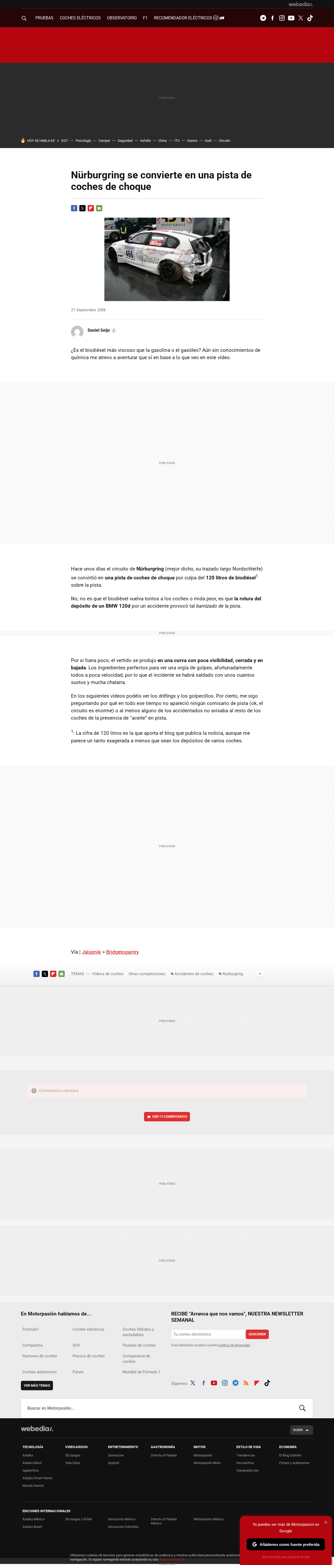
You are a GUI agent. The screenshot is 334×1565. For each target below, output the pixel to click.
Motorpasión (203, 1455)
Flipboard (91, 208)
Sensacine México (121, 1519)
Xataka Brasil (32, 1527)
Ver (169, 1116)
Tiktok (310, 18)
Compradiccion (247, 1470)
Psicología (83, 141)
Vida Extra (72, 1463)
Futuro (78, 1372)
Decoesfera (245, 1463)
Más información (172, 1559)
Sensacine (116, 1455)
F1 (145, 17)
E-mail (99, 208)
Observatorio (122, 17)
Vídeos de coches (107, 973)
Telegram (263, 18)
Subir (298, 1430)
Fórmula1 (30, 1329)
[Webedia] (301, 4)
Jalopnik (91, 952)
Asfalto (145, 141)
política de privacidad (234, 1345)
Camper (104, 141)
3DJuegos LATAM (78, 1519)
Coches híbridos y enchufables (138, 1332)
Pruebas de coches (139, 1345)
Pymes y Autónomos (294, 1463)
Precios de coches (89, 1356)
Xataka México (33, 1519)
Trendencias (245, 1455)
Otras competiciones (147, 973)
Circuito (224, 141)
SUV (76, 1345)
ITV (177, 141)
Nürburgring (233, 973)
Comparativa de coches (136, 1359)
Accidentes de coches (194, 973)
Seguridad (125, 141)
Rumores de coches (39, 1356)
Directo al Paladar (164, 1455)
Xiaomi (192, 141)
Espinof (113, 1463)
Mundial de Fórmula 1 (141, 1372)
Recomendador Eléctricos (183, 17)
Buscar (302, 1408)
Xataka (27, 1455)
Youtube (291, 18)
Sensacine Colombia (123, 1527)
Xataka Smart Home (37, 1478)
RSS (246, 1382)
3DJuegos (72, 1455)
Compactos (32, 1345)
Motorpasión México (209, 1519)
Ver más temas (37, 1385)
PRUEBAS (44, 17)
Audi (208, 141)
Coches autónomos (39, 1372)
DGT (64, 141)
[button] (101, 330)
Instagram (282, 18)
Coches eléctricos (88, 1329)
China (162, 141)
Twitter (300, 18)
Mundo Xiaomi (33, 1486)
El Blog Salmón (290, 1455)
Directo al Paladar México (164, 1521)
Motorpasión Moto (207, 1463)
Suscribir (257, 1334)
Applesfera (30, 1470)
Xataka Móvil (31, 1463)
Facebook (272, 18)
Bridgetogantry (122, 952)
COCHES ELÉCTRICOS (80, 17)
